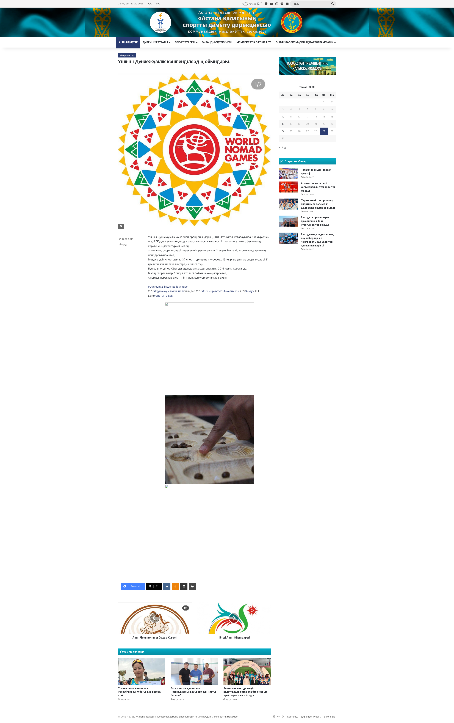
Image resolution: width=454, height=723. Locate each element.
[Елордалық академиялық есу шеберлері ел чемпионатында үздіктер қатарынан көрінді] (288, 238)
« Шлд (282, 147)
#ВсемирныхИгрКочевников (220, 291)
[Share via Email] (183, 586)
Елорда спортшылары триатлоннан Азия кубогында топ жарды (315, 221)
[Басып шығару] (192, 586)
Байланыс (329, 716)
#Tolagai (168, 295)
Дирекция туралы (155, 42)
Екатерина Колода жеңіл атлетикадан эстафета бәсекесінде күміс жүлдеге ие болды (245, 692)
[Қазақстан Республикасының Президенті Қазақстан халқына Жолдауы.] (307, 74)
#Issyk (250, 291)
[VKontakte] (166, 586)
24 (282, 131)
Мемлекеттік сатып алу (254, 42)
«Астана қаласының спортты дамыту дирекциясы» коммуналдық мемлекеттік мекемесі (187, 716)
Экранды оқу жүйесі (217, 42)
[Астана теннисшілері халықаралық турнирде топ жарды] (288, 187)
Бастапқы (292, 716)
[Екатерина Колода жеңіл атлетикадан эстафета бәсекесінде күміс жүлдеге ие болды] (247, 671)
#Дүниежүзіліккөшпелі (169, 291)
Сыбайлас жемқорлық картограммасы (304, 42)
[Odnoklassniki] (175, 586)
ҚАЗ (150, 3)
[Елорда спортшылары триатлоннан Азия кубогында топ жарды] (288, 221)
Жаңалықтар (128, 42)
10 (283, 116)
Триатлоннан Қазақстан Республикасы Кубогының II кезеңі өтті (139, 692)
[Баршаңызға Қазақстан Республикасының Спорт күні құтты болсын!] (194, 671)
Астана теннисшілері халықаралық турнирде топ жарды (318, 187)
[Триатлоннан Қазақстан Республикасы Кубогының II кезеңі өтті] (141, 671)
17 (283, 123)
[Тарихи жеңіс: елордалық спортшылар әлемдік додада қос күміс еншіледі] (288, 204)
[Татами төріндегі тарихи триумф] (288, 173)
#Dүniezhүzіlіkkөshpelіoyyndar (167, 286)
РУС (158, 3)
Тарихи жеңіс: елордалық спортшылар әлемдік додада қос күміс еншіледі (318, 204)
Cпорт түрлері (185, 42)
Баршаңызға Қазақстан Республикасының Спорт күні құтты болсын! (193, 692)
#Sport (158, 295)
